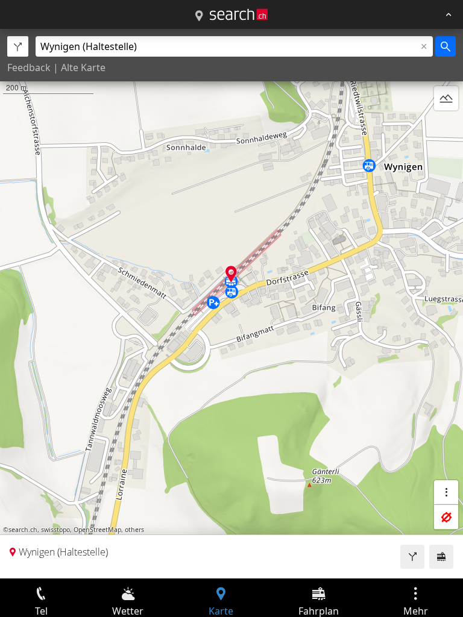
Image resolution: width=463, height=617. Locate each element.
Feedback (29, 67)
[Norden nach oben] (446, 127)
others (134, 529)
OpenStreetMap (97, 529)
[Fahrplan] (441, 557)
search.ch (22, 529)
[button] (231, 274)
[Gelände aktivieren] (446, 98)
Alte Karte (83, 67)
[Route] (412, 557)
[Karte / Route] (199, 16)
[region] (231, 303)
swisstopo (55, 529)
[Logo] (239, 14)
